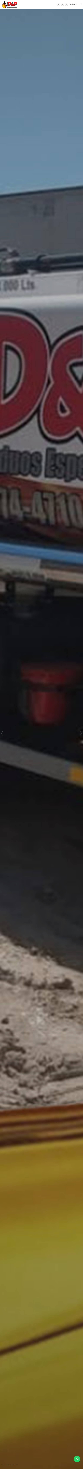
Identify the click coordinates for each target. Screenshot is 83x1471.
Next (80, 733)
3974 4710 (73, 4)
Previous (2, 733)
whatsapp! (38, 749)
